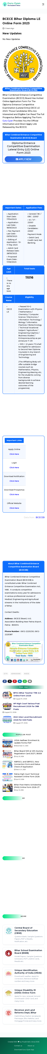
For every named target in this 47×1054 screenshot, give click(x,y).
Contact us (18, 1046)
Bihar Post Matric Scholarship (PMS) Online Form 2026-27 (27, 786)
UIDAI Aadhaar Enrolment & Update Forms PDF (26, 741)
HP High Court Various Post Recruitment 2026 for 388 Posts (26, 706)
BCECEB (40, 517)
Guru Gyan (8, 121)
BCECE (26, 674)
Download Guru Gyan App (24, 1049)
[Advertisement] (23, 184)
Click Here (14, 454)
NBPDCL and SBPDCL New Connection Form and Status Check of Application (27, 764)
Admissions (16, 674)
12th (5, 674)
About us (31, 1046)
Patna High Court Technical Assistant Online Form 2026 (27, 775)
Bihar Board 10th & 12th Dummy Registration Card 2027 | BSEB (28, 752)
